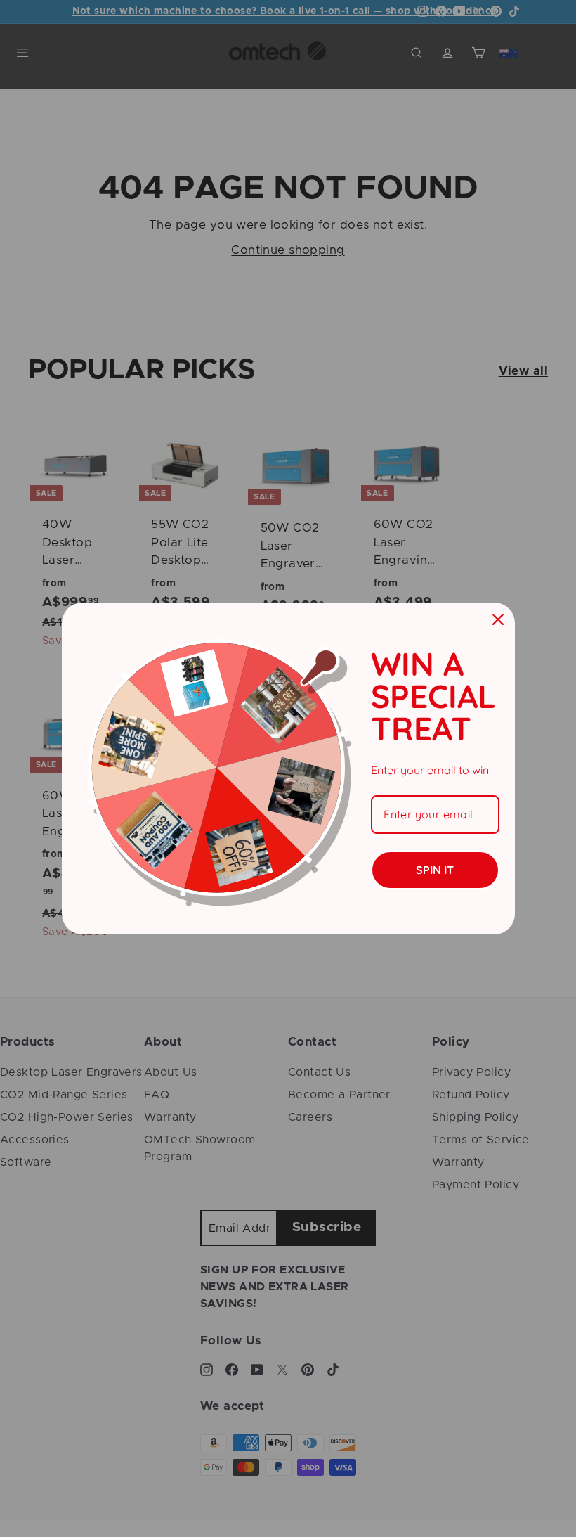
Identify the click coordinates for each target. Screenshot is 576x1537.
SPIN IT (435, 870)
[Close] (498, 619)
